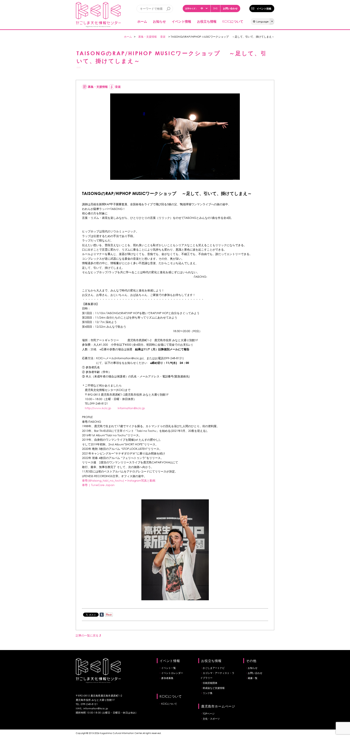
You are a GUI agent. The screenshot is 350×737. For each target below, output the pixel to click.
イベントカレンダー (172, 673)
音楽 (162, 36)
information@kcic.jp (131, 408)
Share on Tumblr (102, 615)
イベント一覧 (168, 668)
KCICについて (169, 703)
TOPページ (208, 713)
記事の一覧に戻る (87, 635)
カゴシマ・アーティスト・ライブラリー (217, 675)
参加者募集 (167, 678)
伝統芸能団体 (210, 683)
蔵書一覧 (252, 678)
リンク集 (207, 693)
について (232, 21)
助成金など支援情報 (214, 688)
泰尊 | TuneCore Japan (98, 485)
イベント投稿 (264, 8)
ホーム (142, 21)
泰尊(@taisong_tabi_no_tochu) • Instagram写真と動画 (118, 480)
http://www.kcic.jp (98, 408)
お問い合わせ (230, 8)
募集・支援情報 (147, 36)
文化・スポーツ (211, 718)
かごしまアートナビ (214, 668)
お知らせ (159, 21)
